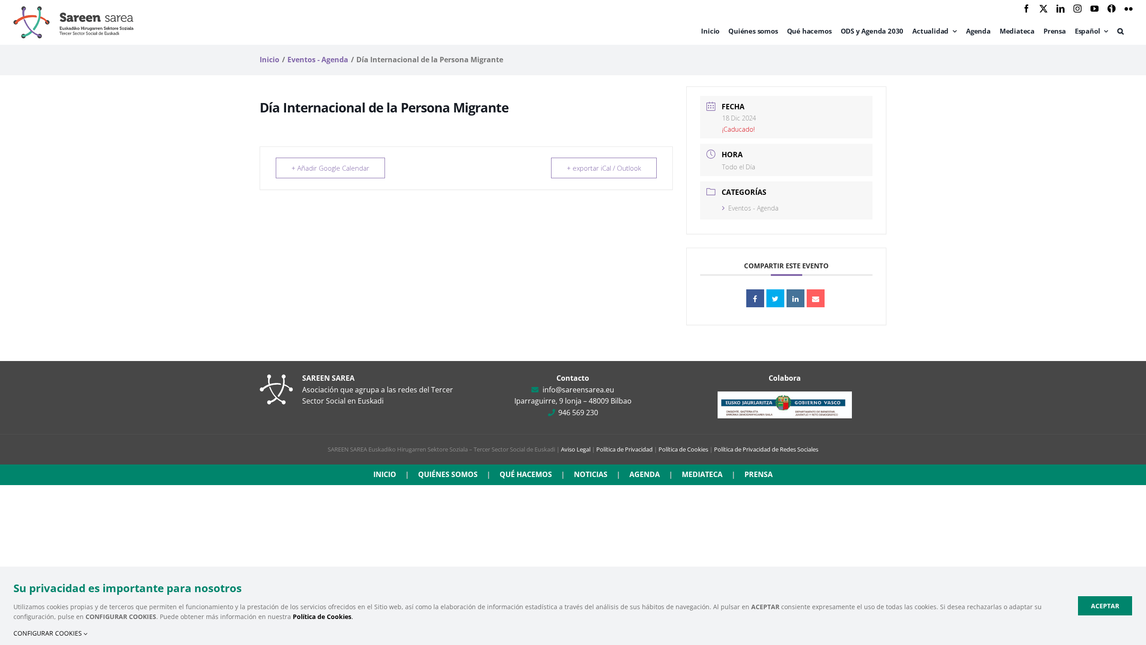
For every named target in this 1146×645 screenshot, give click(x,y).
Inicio (384, 474)
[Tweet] (775, 298)
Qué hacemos (526, 474)
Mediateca (702, 474)
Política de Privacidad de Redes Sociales (766, 449)
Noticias (590, 474)
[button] (1120, 30)
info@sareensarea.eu (578, 390)
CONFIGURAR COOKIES (48, 633)
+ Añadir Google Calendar (330, 167)
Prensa (758, 474)
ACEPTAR (1105, 606)
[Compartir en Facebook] (755, 298)
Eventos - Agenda (753, 208)
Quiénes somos (448, 474)
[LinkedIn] (795, 298)
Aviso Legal (575, 449)
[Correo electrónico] (816, 298)
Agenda (644, 474)
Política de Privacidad (624, 449)
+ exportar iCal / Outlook (604, 167)
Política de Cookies (683, 449)
